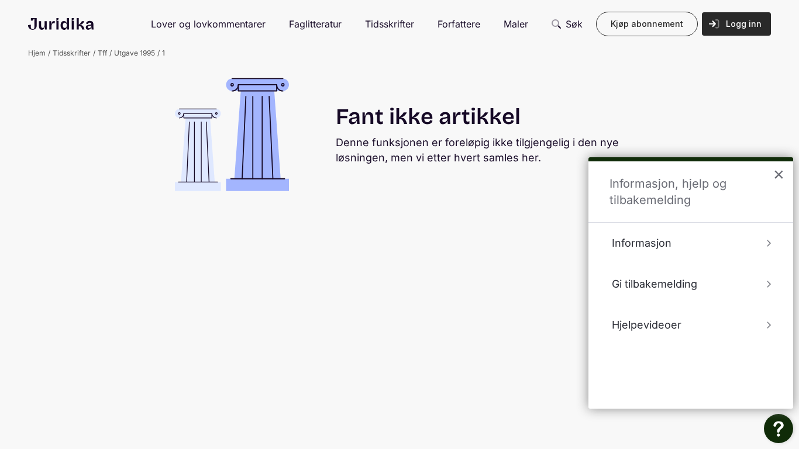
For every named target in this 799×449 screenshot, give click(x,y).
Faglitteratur (315, 24)
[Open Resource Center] (778, 428)
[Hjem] (61, 24)
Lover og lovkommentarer (208, 24)
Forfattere (459, 24)
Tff (102, 53)
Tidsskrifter (389, 24)
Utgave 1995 (134, 53)
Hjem (37, 53)
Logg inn (744, 24)
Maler (516, 24)
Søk (574, 24)
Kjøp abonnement (647, 24)
